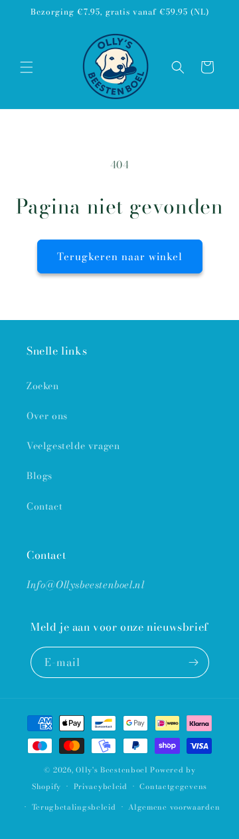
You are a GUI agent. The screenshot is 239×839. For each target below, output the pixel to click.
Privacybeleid (100, 786)
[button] (26, 67)
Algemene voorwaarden (174, 807)
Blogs (39, 475)
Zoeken (43, 386)
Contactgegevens (173, 786)
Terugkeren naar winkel (120, 256)
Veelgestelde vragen (73, 445)
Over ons (47, 416)
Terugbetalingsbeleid (74, 807)
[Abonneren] (193, 662)
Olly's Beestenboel (112, 769)
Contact (44, 506)
